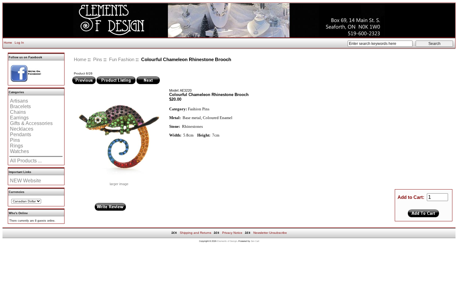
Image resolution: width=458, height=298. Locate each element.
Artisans (19, 100)
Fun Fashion (121, 59)
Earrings (19, 117)
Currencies (16, 192)
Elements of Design (227, 241)
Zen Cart (255, 241)
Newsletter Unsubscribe (270, 232)
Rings (16, 145)
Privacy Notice (232, 232)
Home (8, 42)
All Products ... (26, 160)
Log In (19, 42)
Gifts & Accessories (31, 123)
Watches (19, 151)
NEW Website (25, 180)
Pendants (20, 134)
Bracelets (20, 106)
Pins (97, 59)
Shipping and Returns (195, 232)
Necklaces (21, 129)
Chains (18, 112)
